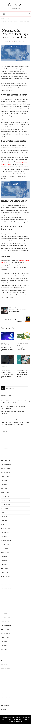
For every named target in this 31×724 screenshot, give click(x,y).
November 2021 (6, 625)
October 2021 (5, 629)
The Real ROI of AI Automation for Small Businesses (6, 349)
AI (1, 661)
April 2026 (4, 448)
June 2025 (4, 484)
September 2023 (6, 548)
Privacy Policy (18, 721)
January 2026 (5, 456)
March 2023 (5, 573)
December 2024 (6, 500)
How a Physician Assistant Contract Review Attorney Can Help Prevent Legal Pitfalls (7, 374)
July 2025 (4, 480)
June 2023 (4, 561)
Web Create (15, 5)
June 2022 (4, 609)
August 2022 (5, 601)
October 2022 (5, 593)
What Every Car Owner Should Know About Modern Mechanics (13, 407)
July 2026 (4, 440)
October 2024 (5, 504)
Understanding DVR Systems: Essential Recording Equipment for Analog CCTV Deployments (15, 423)
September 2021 (6, 633)
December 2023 (6, 536)
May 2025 (4, 488)
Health (3, 681)
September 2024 (6, 508)
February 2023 (5, 577)
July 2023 (4, 556)
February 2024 (5, 528)
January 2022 (5, 621)
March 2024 (5, 524)
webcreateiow (7, 41)
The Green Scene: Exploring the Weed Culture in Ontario (22, 347)
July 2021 (4, 641)
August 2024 (5, 512)
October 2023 (5, 544)
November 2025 (6, 464)
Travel (3, 709)
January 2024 (5, 532)
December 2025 (6, 460)
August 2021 (5, 637)
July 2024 (4, 516)
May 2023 (4, 565)
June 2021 (4, 645)
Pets (2, 693)
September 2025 (6, 472)
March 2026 (5, 452)
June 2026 (4, 444)
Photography (5, 697)
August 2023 (5, 552)
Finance (3, 677)
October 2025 (5, 468)
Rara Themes (18, 719)
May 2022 (4, 613)
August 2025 (5, 476)
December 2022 (6, 585)
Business (4, 665)
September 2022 (6, 597)
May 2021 (4, 649)
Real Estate (5, 701)
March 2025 (5, 492)
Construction (6, 669)
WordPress (12, 721)
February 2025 (5, 496)
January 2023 (5, 581)
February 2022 (5, 617)
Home (3, 685)
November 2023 (6, 540)
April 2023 (4, 569)
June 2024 (4, 520)
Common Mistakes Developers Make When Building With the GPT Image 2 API (15, 402)
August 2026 (5, 436)
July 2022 (4, 605)
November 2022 (6, 589)
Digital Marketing (7, 673)
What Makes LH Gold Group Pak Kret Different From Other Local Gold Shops (14, 418)
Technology (9, 26)
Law (3, 26)
